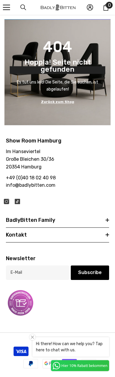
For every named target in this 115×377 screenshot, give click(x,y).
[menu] (6, 7)
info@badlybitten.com (30, 185)
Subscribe (90, 272)
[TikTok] (17, 201)
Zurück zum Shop (57, 101)
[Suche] (23, 7)
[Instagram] (6, 201)
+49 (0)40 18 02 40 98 (31, 178)
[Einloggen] (90, 7)
